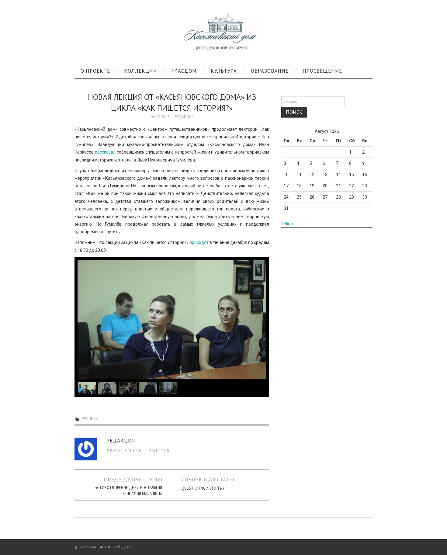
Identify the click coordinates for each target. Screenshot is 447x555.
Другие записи (124, 450)
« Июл (287, 223)
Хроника (89, 418)
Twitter (159, 450)
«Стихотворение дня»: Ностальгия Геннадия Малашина (128, 490)
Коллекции (140, 71)
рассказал (105, 152)
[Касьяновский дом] (223, 34)
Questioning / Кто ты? (203, 488)
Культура (224, 71)
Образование (270, 71)
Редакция (184, 116)
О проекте (95, 71)
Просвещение (322, 71)
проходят (199, 242)
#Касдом (184, 71)
